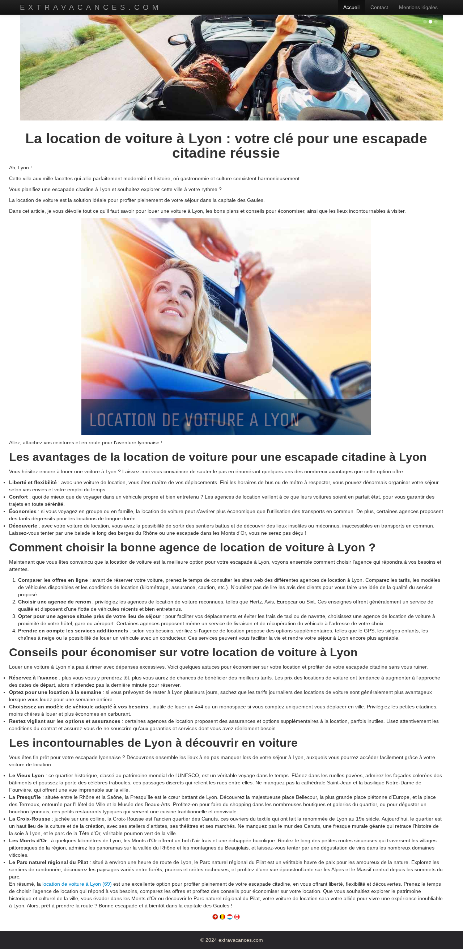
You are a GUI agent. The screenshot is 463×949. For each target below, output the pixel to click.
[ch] (215, 916)
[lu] (230, 916)
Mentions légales (418, 7)
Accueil (351, 7)
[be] (222, 916)
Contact (379, 7)
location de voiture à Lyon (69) (77, 884)
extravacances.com (91, 7)
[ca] (237, 916)
